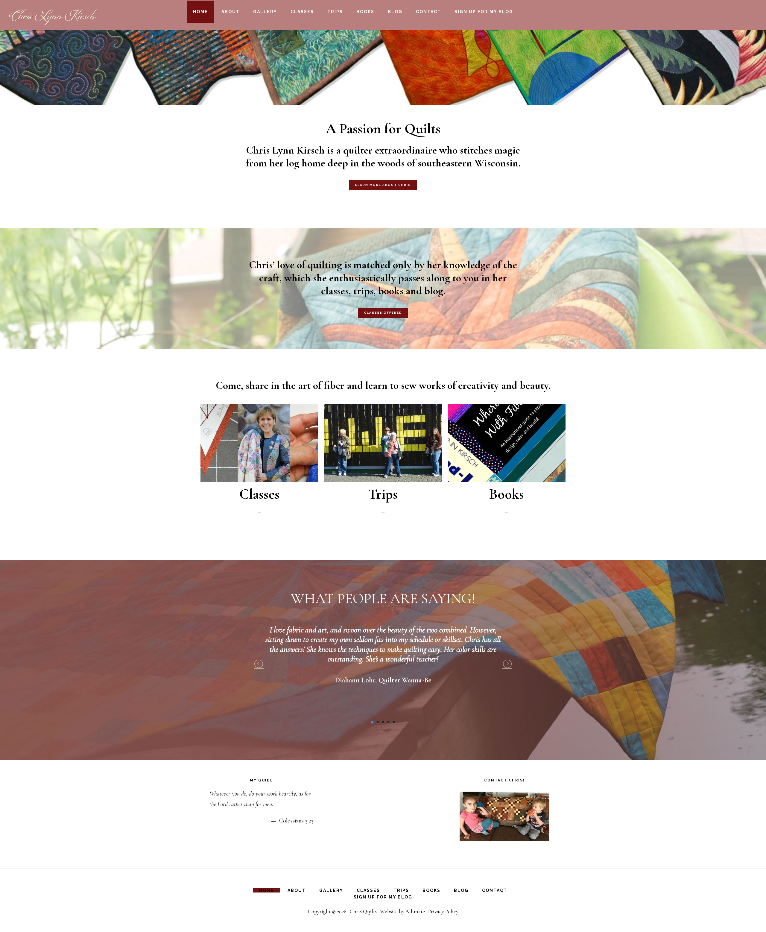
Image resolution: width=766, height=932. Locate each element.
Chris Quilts (363, 911)
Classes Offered (383, 312)
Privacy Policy (443, 911)
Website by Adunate (402, 911)
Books (506, 494)
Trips (383, 494)
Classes (259, 494)
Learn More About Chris (383, 184)
